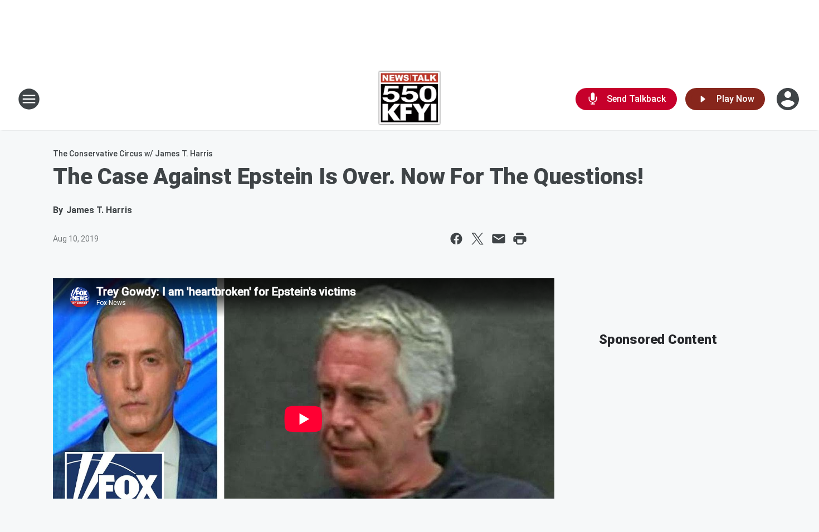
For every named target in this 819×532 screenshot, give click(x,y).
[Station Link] (410, 99)
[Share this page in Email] (498, 239)
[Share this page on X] (477, 239)
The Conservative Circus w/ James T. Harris (133, 153)
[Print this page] (520, 239)
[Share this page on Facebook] (456, 239)
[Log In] (789, 99)
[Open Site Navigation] (29, 99)
